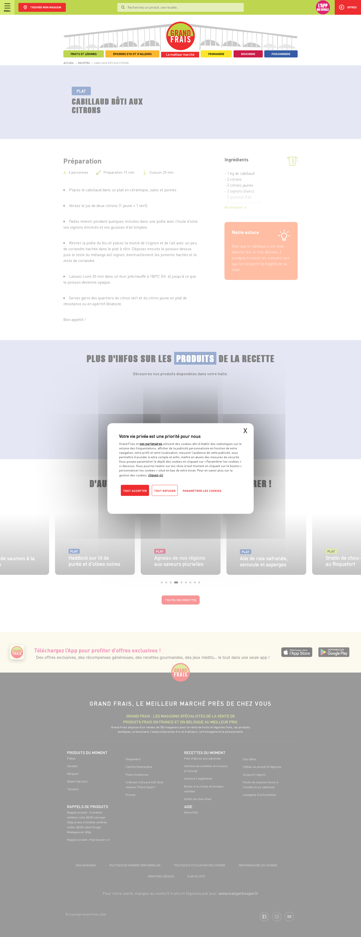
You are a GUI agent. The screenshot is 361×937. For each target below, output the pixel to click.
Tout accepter (135, 491)
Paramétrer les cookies (202, 491)
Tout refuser (165, 491)
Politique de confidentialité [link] (152, 500)
